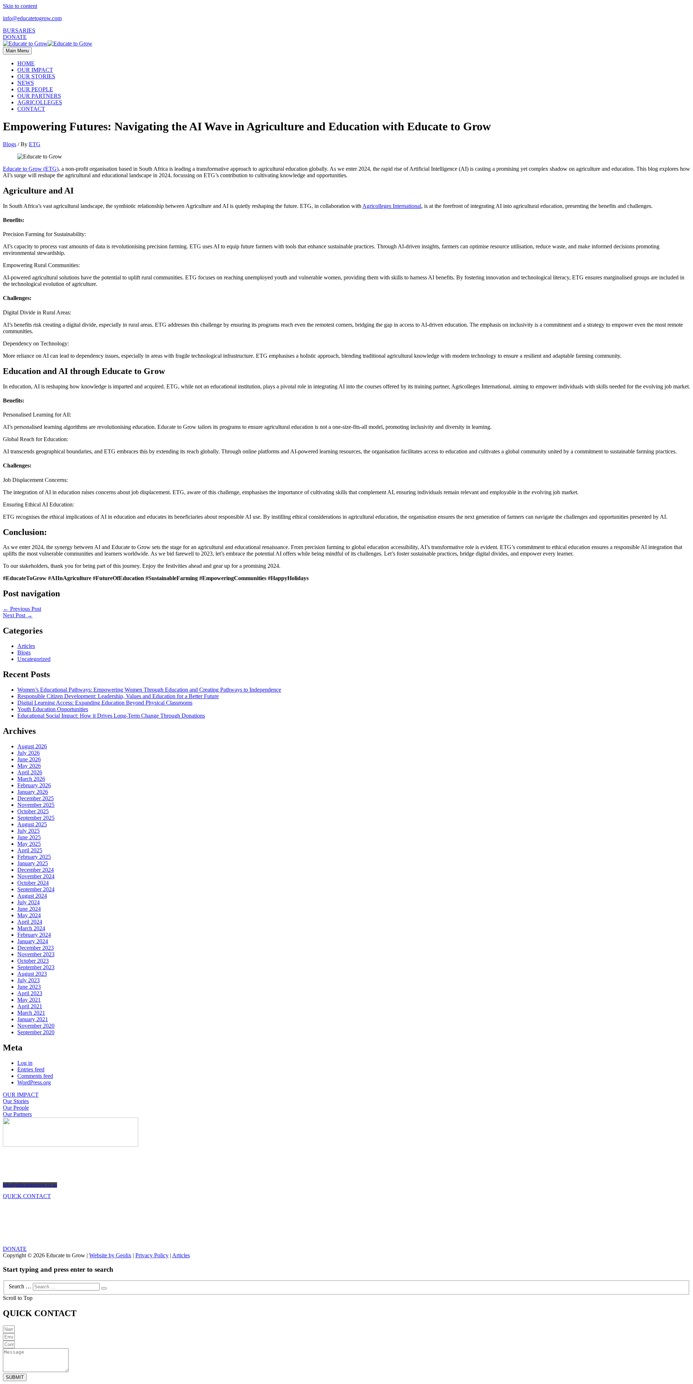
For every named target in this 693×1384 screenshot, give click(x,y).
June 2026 (29, 759)
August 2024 (32, 896)
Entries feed (30, 1069)
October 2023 (33, 961)
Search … (20, 1286)
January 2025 (32, 863)
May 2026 (29, 766)
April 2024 (29, 922)
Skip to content (20, 6)
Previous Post (22, 609)
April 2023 (29, 993)
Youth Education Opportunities (52, 709)
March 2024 (31, 928)
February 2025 (34, 857)
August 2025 (32, 824)
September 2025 (36, 818)
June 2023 (29, 987)
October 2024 (33, 883)
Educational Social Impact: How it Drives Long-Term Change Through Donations (111, 716)
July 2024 (28, 902)
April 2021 (29, 1006)
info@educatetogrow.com (32, 18)
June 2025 (29, 837)
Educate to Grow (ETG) (30, 169)
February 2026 (34, 785)
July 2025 (28, 831)
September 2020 (36, 1032)
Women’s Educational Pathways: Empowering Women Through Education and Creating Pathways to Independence (149, 690)
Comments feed (35, 1076)
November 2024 (36, 876)
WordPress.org (34, 1082)
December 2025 (35, 798)
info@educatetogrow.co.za (30, 1185)
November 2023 (36, 954)
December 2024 (35, 870)
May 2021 (29, 1000)
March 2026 (31, 779)
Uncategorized (34, 659)
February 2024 (34, 935)
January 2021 (32, 1019)
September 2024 (36, 889)
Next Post (17, 615)
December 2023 (35, 948)
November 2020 (36, 1026)
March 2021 (31, 1013)
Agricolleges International (391, 206)
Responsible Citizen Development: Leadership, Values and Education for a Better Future (118, 696)
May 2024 (29, 915)
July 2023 (28, 980)
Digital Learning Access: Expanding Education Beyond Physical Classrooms (104, 703)
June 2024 (29, 909)
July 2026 (28, 753)
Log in (24, 1063)
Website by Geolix (110, 1255)
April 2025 (29, 850)
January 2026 (32, 792)
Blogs (9, 144)
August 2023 (32, 974)
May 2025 (29, 844)
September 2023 (36, 967)
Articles (26, 646)
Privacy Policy (152, 1255)
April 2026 (29, 772)
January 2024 (32, 941)
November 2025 (36, 805)
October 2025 (33, 811)
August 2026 (32, 746)
